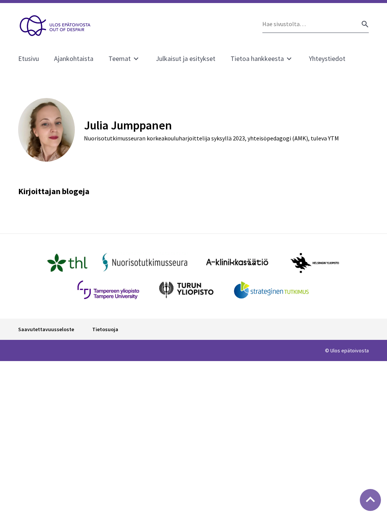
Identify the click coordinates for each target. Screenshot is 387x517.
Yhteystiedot (327, 58)
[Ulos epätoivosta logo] (55, 25)
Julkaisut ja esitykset (185, 58)
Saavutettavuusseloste (46, 329)
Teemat (119, 58)
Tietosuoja (105, 329)
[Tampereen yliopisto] (108, 290)
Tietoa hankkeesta (257, 58)
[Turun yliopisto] (186, 290)
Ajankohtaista (73, 58)
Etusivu (28, 58)
